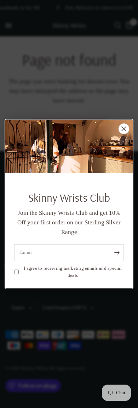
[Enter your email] (117, 252)
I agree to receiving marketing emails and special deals (73, 272)
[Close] (124, 128)
